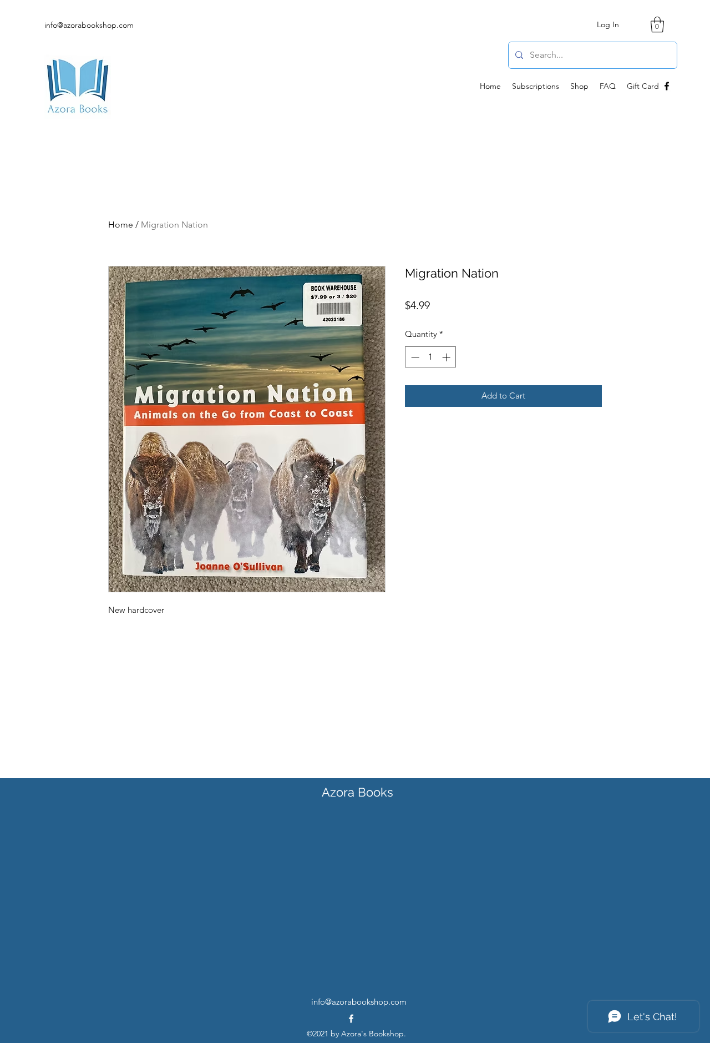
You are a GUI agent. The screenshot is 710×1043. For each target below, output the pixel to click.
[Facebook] (666, 86)
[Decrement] (414, 357)
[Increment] (447, 357)
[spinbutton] (431, 357)
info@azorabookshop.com (89, 25)
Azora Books (357, 792)
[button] (657, 25)
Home (120, 224)
